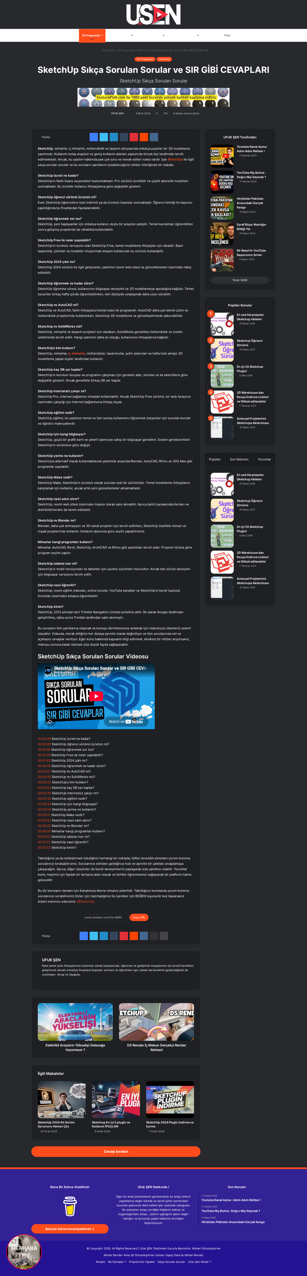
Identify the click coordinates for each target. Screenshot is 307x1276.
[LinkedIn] (114, 137)
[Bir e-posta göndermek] (128, 113)
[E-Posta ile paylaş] (154, 936)
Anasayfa (70, 35)
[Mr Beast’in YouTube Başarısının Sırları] (222, 259)
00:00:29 (44, 739)
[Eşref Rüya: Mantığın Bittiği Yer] (222, 233)
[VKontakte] (154, 137)
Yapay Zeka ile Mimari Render (184, 1255)
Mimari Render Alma (117, 1255)
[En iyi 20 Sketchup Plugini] (222, 376)
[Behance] (69, 981)
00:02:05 (44, 766)
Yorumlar (264, 459)
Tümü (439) (239, 280)
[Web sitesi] (44, 981)
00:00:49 (44, 744)
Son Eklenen (239, 459)
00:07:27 (44, 842)
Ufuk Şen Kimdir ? (199, 1261)
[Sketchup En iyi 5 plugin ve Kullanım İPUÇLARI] (116, 1099)
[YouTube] (64, 981)
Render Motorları (119, 35)
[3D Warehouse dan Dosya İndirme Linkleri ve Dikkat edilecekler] (222, 402)
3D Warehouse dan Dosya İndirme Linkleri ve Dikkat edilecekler (253, 397)
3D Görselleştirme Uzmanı (147, 1255)
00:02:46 (44, 777)
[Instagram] (74, 981)
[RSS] (166, 1230)
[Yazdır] (164, 936)
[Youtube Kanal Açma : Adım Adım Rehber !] (222, 156)
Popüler (215, 459)
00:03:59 (44, 799)
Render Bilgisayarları (183, 35)
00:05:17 (44, 815)
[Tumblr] (124, 137)
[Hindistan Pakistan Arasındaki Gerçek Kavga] (222, 208)
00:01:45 (44, 760)
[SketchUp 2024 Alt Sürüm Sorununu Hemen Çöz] (62, 1099)
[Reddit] (144, 137)
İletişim (208, 35)
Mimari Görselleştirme (206, 1248)
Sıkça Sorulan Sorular (171, 1261)
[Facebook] (94, 137)
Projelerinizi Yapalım (142, 1261)
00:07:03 (44, 837)
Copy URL (139, 917)
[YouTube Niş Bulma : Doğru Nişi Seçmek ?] (222, 182)
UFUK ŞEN (117, 113)
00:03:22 (44, 788)
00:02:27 (44, 771)
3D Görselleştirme (150, 35)
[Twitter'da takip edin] (125, 113)
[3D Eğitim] (153, 14)
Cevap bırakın (116, 1151)
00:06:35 (44, 831)
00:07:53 (44, 847)
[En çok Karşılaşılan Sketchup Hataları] (222, 324)
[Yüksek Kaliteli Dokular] (153, 96)
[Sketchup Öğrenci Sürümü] (222, 350)
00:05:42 (44, 820)
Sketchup (164, 59)
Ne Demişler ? (117, 1261)
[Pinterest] (134, 137)
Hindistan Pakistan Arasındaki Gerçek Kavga (250, 203)
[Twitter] (104, 137)
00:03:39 (44, 793)
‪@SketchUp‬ (85, 901)
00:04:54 (44, 809)
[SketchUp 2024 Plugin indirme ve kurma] (170, 1099)
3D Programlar (91, 35)
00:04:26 (44, 804)
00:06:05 (44, 826)
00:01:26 (44, 755)
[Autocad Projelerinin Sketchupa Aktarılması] (222, 427)
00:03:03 (44, 782)
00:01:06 (44, 750)
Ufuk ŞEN (146, 1248)
